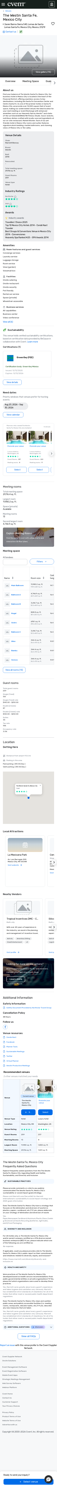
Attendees (8, 557)
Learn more (32, 342)
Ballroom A (16, 595)
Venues (8, 11)
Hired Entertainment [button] (14, 942)
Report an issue (7, 1345)
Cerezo (14, 660)
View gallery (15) (43, 72)
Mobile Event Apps (10, 1375)
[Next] (54, 82)
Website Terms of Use (11, 1421)
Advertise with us (9, 1425)
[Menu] (3, 4)
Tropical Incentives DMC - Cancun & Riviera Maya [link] (23, 918)
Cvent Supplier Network (12, 1357)
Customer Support (10, 1402)
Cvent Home (7, 1394)
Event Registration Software (14, 1371)
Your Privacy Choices (11, 1406)
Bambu (14, 651)
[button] (27, 364)
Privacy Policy (8, 1412)
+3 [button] (27, 942)
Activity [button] (10, 939)
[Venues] (52, 4)
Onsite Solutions (9, 1361)
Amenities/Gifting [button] (23, 939)
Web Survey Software (11, 1383)
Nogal (13, 613)
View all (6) (8, 322)
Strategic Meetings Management (16, 1379)
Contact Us (7, 1398)
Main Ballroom (17, 585)
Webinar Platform (9, 1387)
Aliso (13, 641)
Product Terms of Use (11, 1416)
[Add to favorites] (53, 23)
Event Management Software (14, 1367)
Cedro (14, 623)
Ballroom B (16, 604)
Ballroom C (16, 632)
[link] (22, 908)
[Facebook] (5, 1027)
